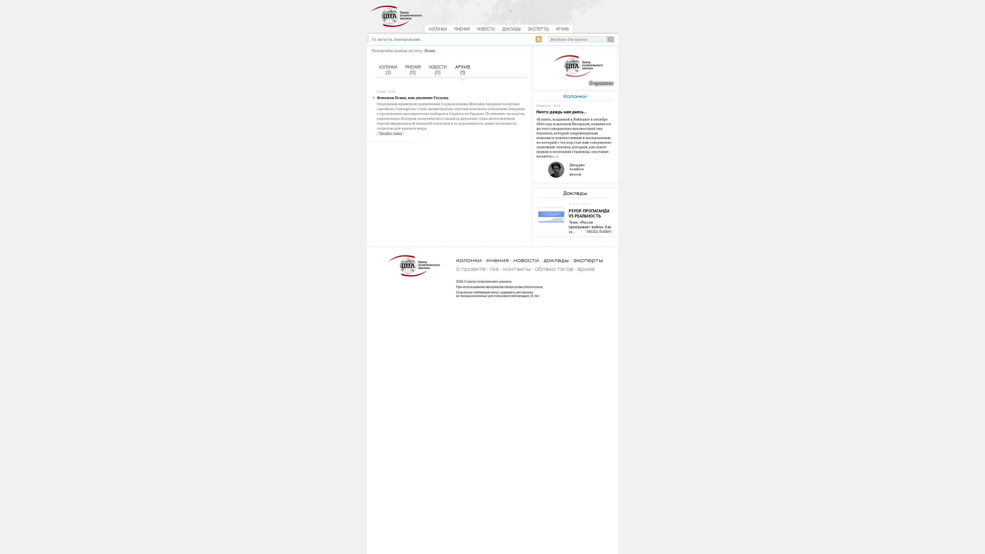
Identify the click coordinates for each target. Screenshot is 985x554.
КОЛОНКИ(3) (388, 69)
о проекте (471, 268)
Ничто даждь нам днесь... (561, 111)
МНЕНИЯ (462, 29)
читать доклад (599, 231)
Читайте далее (390, 133)
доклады (556, 259)
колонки (469, 259)
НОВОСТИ (486, 29)
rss (494, 268)
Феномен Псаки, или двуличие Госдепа (412, 97)
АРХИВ (562, 29)
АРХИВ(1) (462, 69)
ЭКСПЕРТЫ (538, 29)
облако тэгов (554, 268)
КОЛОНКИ (438, 29)
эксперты (588, 259)
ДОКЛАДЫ (511, 29)
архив (585, 268)
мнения (497, 259)
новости (526, 259)
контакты (516, 268)
